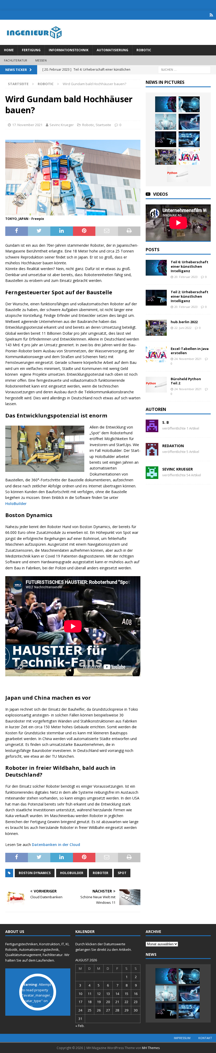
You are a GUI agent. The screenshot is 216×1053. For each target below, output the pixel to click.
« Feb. (80, 1025)
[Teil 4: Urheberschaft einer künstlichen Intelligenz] (165, 122)
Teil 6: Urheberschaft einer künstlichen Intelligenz (189, 266)
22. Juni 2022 (183, 328)
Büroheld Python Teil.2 (186, 381)
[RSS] (211, 15)
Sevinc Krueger (62, 124)
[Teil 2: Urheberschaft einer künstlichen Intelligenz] (165, 139)
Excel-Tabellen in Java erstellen (190, 350)
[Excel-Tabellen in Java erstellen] (189, 156)
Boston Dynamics (35, 873)
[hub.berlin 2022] (165, 156)
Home (9, 50)
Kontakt (205, 1038)
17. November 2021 (27, 124)
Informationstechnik (69, 50)
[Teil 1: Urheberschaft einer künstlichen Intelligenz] (189, 139)
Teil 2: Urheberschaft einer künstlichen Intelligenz (189, 296)
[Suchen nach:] (184, 69)
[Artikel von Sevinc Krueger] (152, 475)
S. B (165, 422)
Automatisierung (112, 50)
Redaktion (173, 445)
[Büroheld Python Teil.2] (177, 174)
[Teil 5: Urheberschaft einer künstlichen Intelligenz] (189, 104)
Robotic (143, 50)
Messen (41, 60)
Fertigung (31, 50)
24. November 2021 (188, 359)
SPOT (122, 873)
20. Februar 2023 (186, 277)
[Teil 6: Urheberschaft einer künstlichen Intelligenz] (165, 104)
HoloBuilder (16, 503)
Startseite (103, 124)
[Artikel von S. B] (152, 429)
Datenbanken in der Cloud (56, 844)
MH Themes (151, 1048)
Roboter (100, 873)
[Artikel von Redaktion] (152, 452)
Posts (152, 249)
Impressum (182, 1038)
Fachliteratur (15, 60)
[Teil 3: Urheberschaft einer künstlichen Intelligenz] (189, 122)
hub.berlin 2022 (184, 321)
